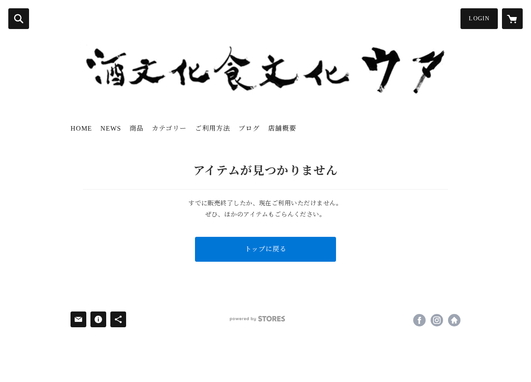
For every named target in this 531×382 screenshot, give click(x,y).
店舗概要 (282, 128)
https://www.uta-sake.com (454, 320)
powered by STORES (257, 319)
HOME (81, 128)
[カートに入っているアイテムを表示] (512, 18)
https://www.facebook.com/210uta (419, 320)
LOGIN (479, 18)
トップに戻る (266, 249)
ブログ (249, 128)
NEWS (110, 128)
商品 (136, 128)
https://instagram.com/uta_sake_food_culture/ (437, 320)
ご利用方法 (212, 128)
